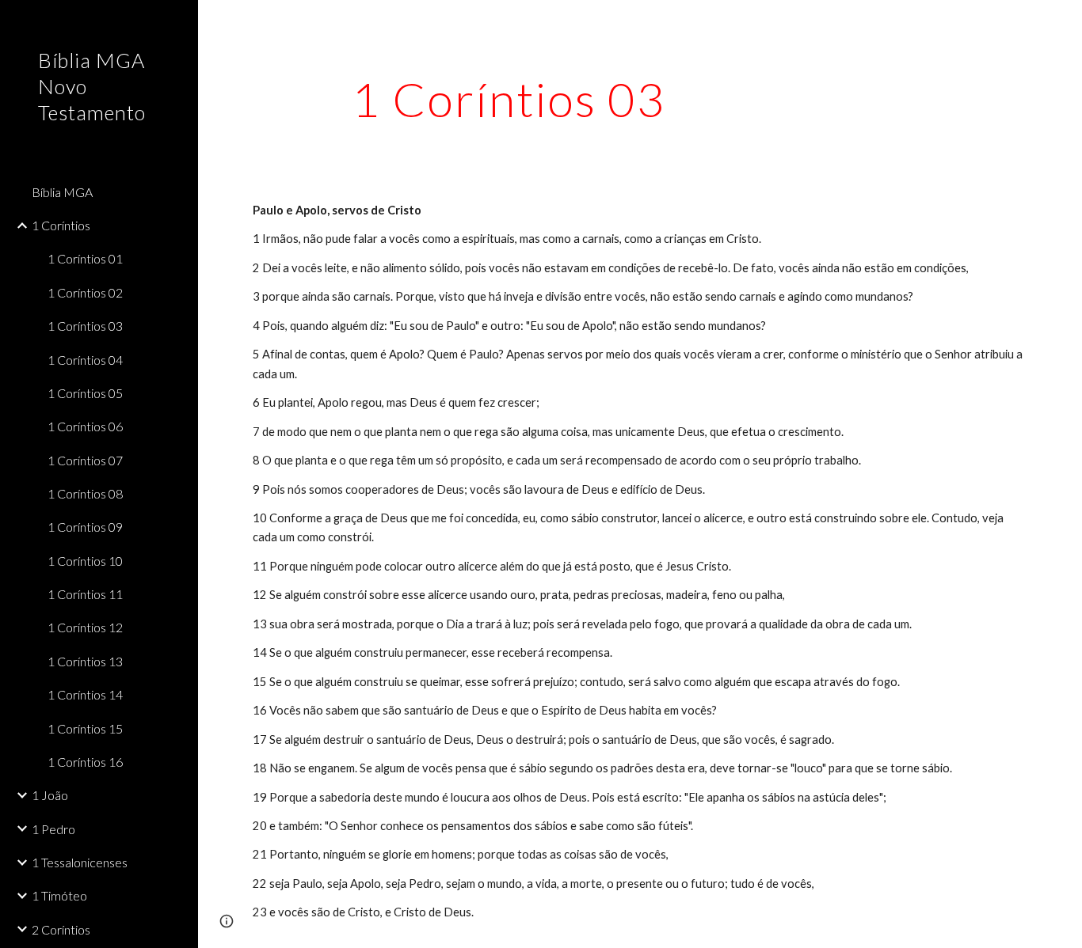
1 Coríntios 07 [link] (85, 460)
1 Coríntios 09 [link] (85, 526)
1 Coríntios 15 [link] (85, 728)
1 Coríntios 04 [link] (85, 359)
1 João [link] (50, 794)
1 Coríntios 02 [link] (85, 292)
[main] (508, 98)
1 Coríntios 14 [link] (85, 694)
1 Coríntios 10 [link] (85, 560)
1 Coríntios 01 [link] (85, 258)
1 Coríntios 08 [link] (85, 493)
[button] (1063, 22)
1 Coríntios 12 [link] (85, 627)
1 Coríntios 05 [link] (85, 392)
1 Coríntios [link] (61, 225)
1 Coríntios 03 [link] (85, 325)
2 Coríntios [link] (61, 929)
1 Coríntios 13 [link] (85, 661)
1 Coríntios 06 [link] (85, 426)
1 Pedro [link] (53, 828)
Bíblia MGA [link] (62, 191)
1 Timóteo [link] (59, 895)
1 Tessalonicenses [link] (80, 862)
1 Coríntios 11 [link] (85, 593)
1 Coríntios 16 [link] (85, 761)
